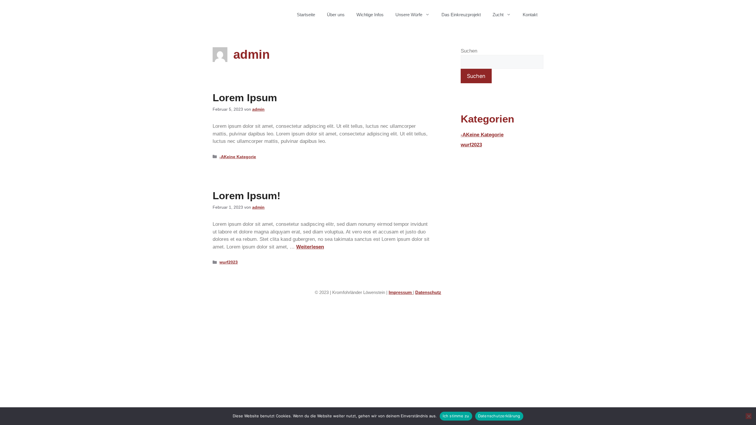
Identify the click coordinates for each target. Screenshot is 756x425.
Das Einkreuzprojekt (461, 14)
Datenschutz (428, 292)
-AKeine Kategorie (237, 156)
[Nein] (749, 416)
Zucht (498, 14)
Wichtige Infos (370, 14)
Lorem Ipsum (245, 97)
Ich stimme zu (456, 415)
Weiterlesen (310, 247)
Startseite (306, 14)
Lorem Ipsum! (247, 195)
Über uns (336, 14)
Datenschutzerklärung (499, 415)
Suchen (469, 51)
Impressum (401, 292)
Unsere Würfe (408, 14)
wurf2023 (228, 262)
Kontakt (530, 14)
